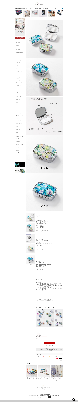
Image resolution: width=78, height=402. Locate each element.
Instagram (17, 157)
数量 (36, 338)
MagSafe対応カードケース (19, 85)
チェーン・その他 (18, 88)
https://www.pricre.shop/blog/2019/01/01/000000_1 (45, 243)
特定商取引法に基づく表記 (19, 150)
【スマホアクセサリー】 (19, 82)
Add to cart (49, 343)
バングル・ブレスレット (19, 105)
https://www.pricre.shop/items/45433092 (42, 258)
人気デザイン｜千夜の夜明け (19, 52)
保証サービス (18, 154)
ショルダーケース (18, 68)
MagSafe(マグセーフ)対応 (19, 71)
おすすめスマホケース (18, 62)
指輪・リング (17, 104)
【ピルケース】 (18, 101)
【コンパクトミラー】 (18, 96)
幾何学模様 (17, 78)
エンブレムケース (18, 65)
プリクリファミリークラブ (19, 144)
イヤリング (17, 108)
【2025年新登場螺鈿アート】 (19, 136)
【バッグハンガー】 (18, 121)
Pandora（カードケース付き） (19, 69)
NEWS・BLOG (18, 141)
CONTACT (17, 147)
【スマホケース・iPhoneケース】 (20, 60)
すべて (39, 356)
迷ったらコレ (17, 45)
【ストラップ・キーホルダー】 (20, 115)
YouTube (17, 160)
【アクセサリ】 (18, 102)
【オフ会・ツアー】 (18, 126)
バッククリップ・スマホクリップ (20, 84)
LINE (17, 158)
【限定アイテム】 (18, 59)
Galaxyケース (17, 75)
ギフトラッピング (38, 335)
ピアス (17, 107)
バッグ (17, 92)
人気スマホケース (18, 49)
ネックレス (17, 110)
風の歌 (17, 132)
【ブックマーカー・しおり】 (19, 118)
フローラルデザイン (18, 77)
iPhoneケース (17, 74)
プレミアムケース (18, 66)
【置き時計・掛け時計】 (19, 123)
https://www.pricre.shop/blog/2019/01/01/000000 (44, 270)
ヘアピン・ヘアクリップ (19, 113)
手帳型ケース (17, 72)
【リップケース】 (18, 99)
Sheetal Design (18, 80)
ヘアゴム (17, 111)
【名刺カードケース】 (18, 117)
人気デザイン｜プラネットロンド (20, 56)
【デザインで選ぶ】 (18, 129)
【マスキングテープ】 (18, 120)
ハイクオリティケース (18, 63)
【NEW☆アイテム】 (18, 42)
